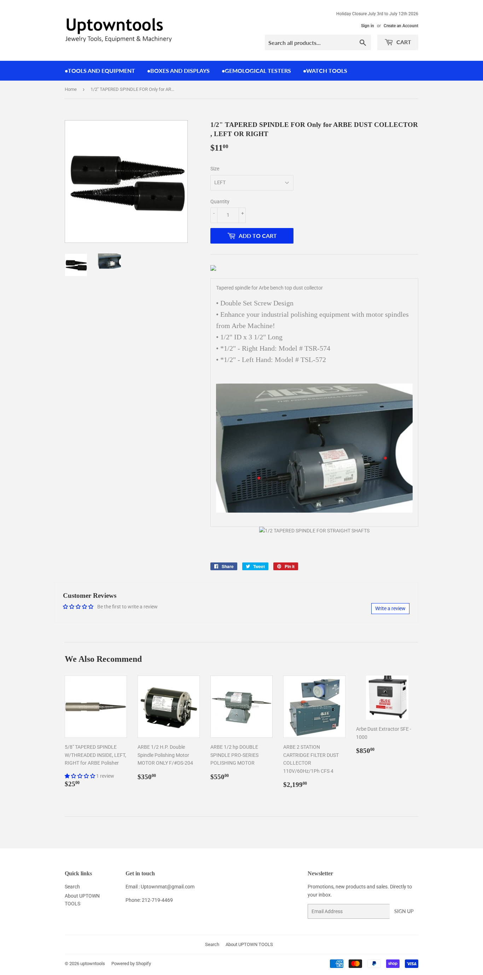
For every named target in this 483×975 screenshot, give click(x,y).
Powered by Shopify (131, 963)
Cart (403, 42)
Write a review (390, 608)
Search (72, 886)
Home (71, 89)
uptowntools (92, 963)
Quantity (219, 201)
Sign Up (404, 911)
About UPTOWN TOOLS (249, 944)
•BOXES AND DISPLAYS (178, 70)
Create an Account (401, 25)
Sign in (367, 25)
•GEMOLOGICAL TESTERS (256, 70)
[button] (80, 776)
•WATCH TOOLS (325, 70)
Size (214, 168)
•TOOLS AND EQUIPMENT (100, 70)
